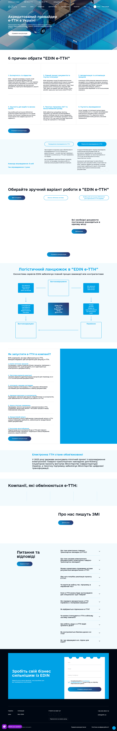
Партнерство (65, 6)
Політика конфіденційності (100, 727)
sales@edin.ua (57, 2)
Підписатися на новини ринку (58, 719)
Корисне (76, 6)
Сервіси (23, 6)
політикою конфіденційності (80, 681)
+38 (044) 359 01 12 (103, 711)
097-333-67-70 (43, 2)
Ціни (31, 6)
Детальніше (79, 231)
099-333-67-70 (28, 2)
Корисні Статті (24, 564)
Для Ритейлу (53, 6)
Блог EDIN (21, 714)
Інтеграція (41, 6)
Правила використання (78, 727)
